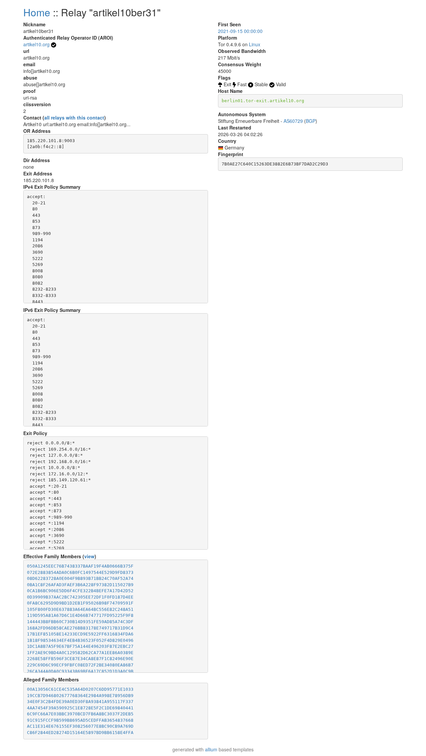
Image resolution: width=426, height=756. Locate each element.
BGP (311, 121)
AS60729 (293, 121)
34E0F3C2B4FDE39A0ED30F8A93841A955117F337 (80, 701)
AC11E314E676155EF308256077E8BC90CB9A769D (80, 726)
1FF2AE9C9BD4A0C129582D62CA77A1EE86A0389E (80, 652)
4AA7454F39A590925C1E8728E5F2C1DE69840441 (80, 707)
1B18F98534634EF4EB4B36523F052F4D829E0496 (80, 640)
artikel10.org (36, 44)
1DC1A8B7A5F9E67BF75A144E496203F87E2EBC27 (80, 646)
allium (211, 749)
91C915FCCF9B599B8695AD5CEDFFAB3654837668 (80, 720)
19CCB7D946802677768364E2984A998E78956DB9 (80, 695)
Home (36, 12)
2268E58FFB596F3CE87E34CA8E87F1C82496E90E (80, 658)
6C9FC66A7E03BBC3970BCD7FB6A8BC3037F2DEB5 (80, 713)
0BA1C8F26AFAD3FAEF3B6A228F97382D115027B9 (80, 584)
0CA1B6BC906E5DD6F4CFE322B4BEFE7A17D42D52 (80, 590)
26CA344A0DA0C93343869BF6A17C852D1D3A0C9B (80, 671)
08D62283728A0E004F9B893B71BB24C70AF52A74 (80, 578)
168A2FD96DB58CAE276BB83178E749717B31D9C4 (80, 628)
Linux (254, 44)
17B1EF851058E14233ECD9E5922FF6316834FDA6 (80, 633)
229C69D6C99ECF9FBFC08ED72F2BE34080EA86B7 (80, 664)
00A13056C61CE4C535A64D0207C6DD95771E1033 (80, 689)
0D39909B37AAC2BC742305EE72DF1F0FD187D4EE (80, 597)
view (89, 556)
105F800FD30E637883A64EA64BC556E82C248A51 (80, 609)
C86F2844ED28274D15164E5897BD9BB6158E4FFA (80, 732)
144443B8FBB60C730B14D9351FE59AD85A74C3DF (80, 621)
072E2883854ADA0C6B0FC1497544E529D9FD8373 (80, 572)
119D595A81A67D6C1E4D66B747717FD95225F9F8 (80, 615)
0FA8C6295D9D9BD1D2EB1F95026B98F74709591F (80, 603)
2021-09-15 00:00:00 (240, 31)
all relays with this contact (74, 117)
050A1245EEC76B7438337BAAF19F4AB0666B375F (80, 566)
